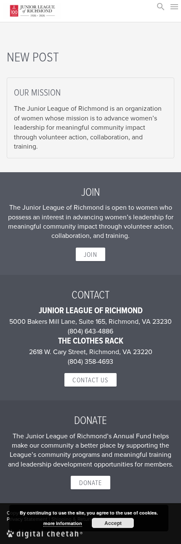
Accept (113, 523)
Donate (90, 482)
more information (62, 523)
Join (90, 254)
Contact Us (90, 379)
